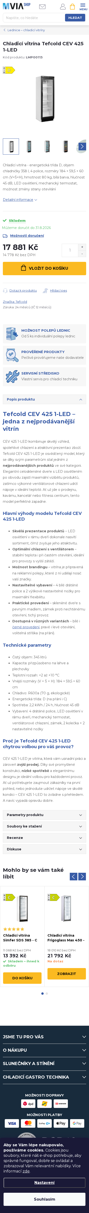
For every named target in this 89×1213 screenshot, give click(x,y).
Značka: (15, 302)
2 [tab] (47, 993)
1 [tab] (42, 993)
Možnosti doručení (27, 235)
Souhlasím (44, 1199)
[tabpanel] (22, 936)
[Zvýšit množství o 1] (82, 247)
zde (26, 1171)
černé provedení (25, 627)
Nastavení (44, 1182)
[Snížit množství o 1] (82, 253)
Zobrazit (66, 974)
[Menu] (82, 6)
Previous (73, 876)
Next (82, 876)
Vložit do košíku (48, 268)
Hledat (75, 18)
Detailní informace (18, 200)
